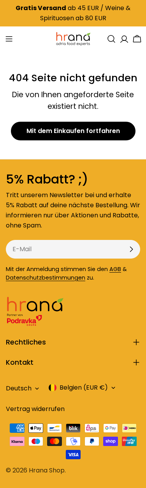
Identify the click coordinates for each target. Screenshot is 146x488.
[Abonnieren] (131, 249)
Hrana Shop (47, 470)
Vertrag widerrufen (35, 408)
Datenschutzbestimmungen (45, 278)
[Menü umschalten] (9, 39)
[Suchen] (111, 39)
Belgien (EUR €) (84, 387)
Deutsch (19, 388)
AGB (115, 269)
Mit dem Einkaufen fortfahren (73, 130)
